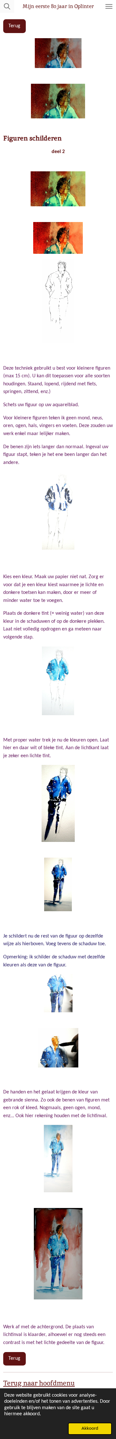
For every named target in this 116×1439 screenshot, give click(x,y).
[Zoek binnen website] (7, 6)
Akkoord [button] (90, 1428)
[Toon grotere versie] (58, 803)
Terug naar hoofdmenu (39, 1383)
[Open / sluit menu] (109, 6)
